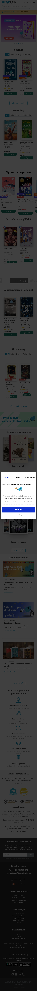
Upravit (17, 515)
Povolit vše (18, 509)
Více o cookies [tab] (30, 477)
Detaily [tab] (18, 477)
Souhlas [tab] (6, 477)
